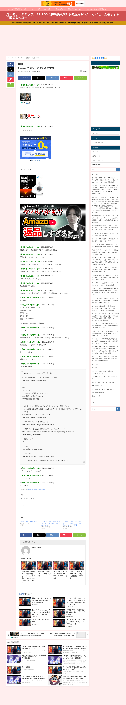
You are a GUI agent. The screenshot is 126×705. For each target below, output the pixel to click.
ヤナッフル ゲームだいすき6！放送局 (103, 389)
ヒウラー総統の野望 (98, 392)
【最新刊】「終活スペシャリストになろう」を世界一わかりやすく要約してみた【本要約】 (73, 523)
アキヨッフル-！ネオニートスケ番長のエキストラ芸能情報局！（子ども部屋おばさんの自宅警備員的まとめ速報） (105, 325)
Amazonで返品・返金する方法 (28, 521)
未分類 (20, 64)
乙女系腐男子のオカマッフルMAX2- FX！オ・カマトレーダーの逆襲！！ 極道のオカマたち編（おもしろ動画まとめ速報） (105, 227)
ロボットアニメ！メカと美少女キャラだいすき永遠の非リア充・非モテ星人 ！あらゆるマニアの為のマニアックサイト (105, 269)
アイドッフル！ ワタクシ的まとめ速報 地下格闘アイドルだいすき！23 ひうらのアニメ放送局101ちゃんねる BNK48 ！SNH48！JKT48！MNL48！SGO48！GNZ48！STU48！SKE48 (105, 190)
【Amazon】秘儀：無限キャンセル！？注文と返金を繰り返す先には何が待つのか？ (51, 523)
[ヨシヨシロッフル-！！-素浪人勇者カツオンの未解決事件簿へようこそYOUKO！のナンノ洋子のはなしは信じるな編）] (105, 333)
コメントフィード (97, 160)
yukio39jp (85, 71)
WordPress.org (96, 164)
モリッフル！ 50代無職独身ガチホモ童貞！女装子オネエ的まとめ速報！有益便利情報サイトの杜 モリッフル (105, 341)
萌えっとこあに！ (97, 367)
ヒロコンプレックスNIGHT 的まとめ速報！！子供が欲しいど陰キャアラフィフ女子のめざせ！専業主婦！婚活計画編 (105, 358)
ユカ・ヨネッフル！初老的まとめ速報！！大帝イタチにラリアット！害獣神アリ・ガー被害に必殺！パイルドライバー (105, 300)
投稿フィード (96, 156)
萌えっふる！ (96, 364)
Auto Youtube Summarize (36, 489)
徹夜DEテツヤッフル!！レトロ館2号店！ (104, 382)
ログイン (95, 151)
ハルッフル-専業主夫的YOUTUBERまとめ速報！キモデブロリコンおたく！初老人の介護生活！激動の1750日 (105, 277)
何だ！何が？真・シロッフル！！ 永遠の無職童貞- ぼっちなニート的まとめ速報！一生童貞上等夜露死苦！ (105, 252)
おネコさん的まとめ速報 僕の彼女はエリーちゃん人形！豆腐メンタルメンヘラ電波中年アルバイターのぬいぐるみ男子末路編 (105, 180)
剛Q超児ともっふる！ (98, 385)
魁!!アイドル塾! (96, 396)
